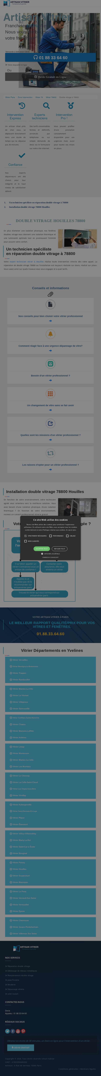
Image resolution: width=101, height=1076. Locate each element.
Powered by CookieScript (50, 557)
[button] (50, 538)
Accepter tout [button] (42, 549)
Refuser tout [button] (59, 549)
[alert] (50, 538)
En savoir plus (71, 530)
